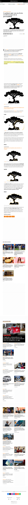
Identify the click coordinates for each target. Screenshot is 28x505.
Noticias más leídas (7, 321)
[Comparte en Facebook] (4, 33)
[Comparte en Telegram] (10, 33)
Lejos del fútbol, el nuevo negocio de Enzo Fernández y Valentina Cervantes (8, 455)
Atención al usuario (9, 497)
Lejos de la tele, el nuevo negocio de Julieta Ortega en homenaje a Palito (8, 475)
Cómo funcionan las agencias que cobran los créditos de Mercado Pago (19, 345)
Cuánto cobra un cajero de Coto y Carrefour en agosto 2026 (19, 455)
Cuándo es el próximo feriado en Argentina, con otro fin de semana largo (19, 266)
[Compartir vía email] (12, 33)
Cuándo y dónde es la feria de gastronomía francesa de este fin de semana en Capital (8, 266)
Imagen (5, 104)
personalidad (20, 55)
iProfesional (5, 11)
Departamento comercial (18, 498)
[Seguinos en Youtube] (16, 494)
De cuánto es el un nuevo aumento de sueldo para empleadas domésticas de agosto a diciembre (8, 481)
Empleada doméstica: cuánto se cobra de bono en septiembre (19, 371)
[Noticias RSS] (18, 494)
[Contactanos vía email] (8, 499)
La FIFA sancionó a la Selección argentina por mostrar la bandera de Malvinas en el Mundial (19, 253)
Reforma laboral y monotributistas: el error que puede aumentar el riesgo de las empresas (8, 371)
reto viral (13, 216)
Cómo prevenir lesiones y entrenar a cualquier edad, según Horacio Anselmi (7, 429)
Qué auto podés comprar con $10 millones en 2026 (8, 384)
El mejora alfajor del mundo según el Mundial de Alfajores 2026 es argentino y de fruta (8, 279)
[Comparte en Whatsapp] (7, 33)
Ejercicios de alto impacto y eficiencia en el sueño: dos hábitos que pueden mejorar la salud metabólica (8, 346)
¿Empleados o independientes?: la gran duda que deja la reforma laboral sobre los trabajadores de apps (13, 338)
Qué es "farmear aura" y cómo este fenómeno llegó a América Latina (8, 252)
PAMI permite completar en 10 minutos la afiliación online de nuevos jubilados (7, 391)
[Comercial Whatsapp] (19, 499)
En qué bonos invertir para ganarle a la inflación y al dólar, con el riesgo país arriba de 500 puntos (19, 429)
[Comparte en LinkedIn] (8, 33)
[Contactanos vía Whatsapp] (10, 499)
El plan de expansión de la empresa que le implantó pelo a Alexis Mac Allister (19, 416)
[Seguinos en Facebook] (8, 494)
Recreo (8, 11)
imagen (10, 54)
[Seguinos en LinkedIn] (14, 494)
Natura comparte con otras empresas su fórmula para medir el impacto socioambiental (8, 448)
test (4, 216)
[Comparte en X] (5, 33)
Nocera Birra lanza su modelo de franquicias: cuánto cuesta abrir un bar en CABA (8, 416)
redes (7, 49)
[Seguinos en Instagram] (12, 494)
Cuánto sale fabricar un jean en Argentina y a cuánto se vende (7, 364)
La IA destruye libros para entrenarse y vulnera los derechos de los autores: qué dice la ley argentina (7, 443)
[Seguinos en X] (10, 494)
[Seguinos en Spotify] (20, 494)
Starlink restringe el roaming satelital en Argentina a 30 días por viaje (19, 468)
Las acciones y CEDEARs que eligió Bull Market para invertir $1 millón (8, 468)
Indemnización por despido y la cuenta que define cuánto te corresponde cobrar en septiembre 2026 (8, 398)
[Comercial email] (17, 499)
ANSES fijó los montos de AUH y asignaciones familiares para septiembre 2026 (19, 384)
